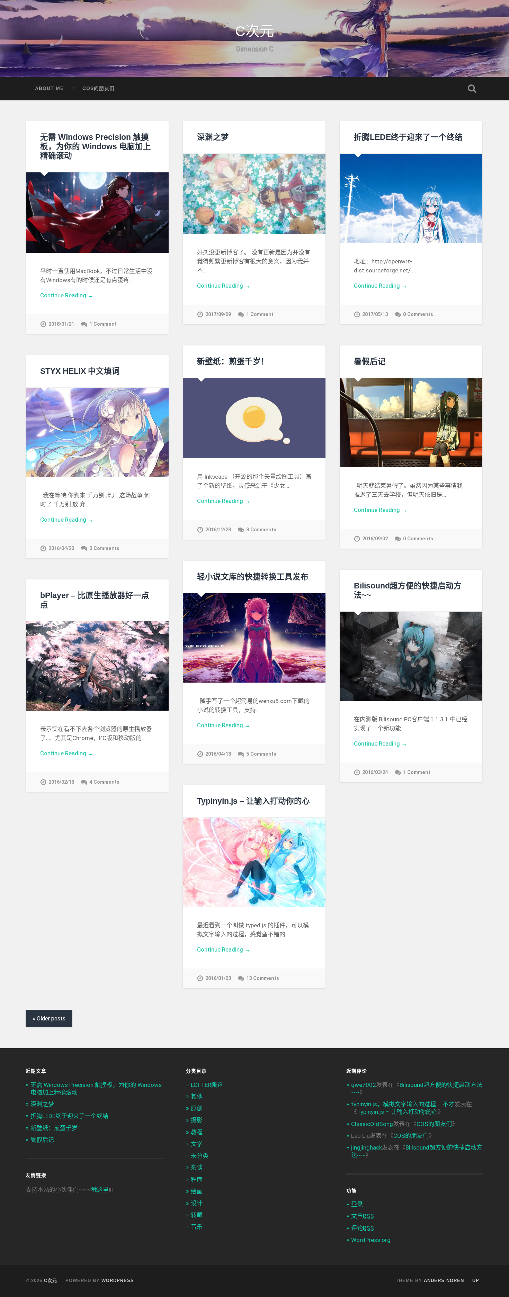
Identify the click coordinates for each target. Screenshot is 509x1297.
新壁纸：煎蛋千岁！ (233, 361)
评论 (362, 1228)
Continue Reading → (66, 295)
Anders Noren (444, 1280)
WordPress (117, 1280)
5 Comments (261, 754)
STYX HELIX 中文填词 (80, 371)
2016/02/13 (61, 782)
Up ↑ (478, 1280)
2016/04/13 (218, 754)
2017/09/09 (218, 314)
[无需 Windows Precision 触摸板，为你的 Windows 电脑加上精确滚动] (97, 212)
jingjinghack (366, 1147)
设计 (197, 1203)
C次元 (254, 31)
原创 (197, 1108)
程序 (197, 1179)
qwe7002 (363, 1084)
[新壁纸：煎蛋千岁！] (254, 418)
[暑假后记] (411, 422)
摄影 (197, 1120)
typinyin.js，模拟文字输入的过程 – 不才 (402, 1104)
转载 (197, 1215)
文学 (197, 1144)
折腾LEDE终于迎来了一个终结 (408, 137)
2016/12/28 (218, 530)
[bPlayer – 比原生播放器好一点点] (97, 666)
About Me (49, 88)
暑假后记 (370, 361)
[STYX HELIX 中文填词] (97, 432)
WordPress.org (371, 1239)
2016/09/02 (375, 539)
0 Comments (418, 314)
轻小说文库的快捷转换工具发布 (253, 577)
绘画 (197, 1191)
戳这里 (100, 1189)
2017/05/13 (375, 314)
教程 (197, 1132)
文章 (362, 1216)
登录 (357, 1204)
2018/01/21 (61, 324)
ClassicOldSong (372, 1123)
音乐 (197, 1226)
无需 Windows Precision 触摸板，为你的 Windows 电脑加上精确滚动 (95, 146)
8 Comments (261, 530)
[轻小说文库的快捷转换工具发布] (254, 638)
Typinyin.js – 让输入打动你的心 (253, 801)
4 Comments (104, 782)
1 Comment (103, 324)
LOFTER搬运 (207, 1084)
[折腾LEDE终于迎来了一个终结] (411, 198)
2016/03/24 (375, 772)
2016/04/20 (61, 548)
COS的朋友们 (98, 88)
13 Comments (262, 978)
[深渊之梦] (254, 194)
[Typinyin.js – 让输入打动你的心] (254, 862)
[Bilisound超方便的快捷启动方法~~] (411, 656)
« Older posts (49, 1018)
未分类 (199, 1155)
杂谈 (197, 1167)
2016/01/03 (218, 978)
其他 (197, 1096)
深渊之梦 (213, 137)
